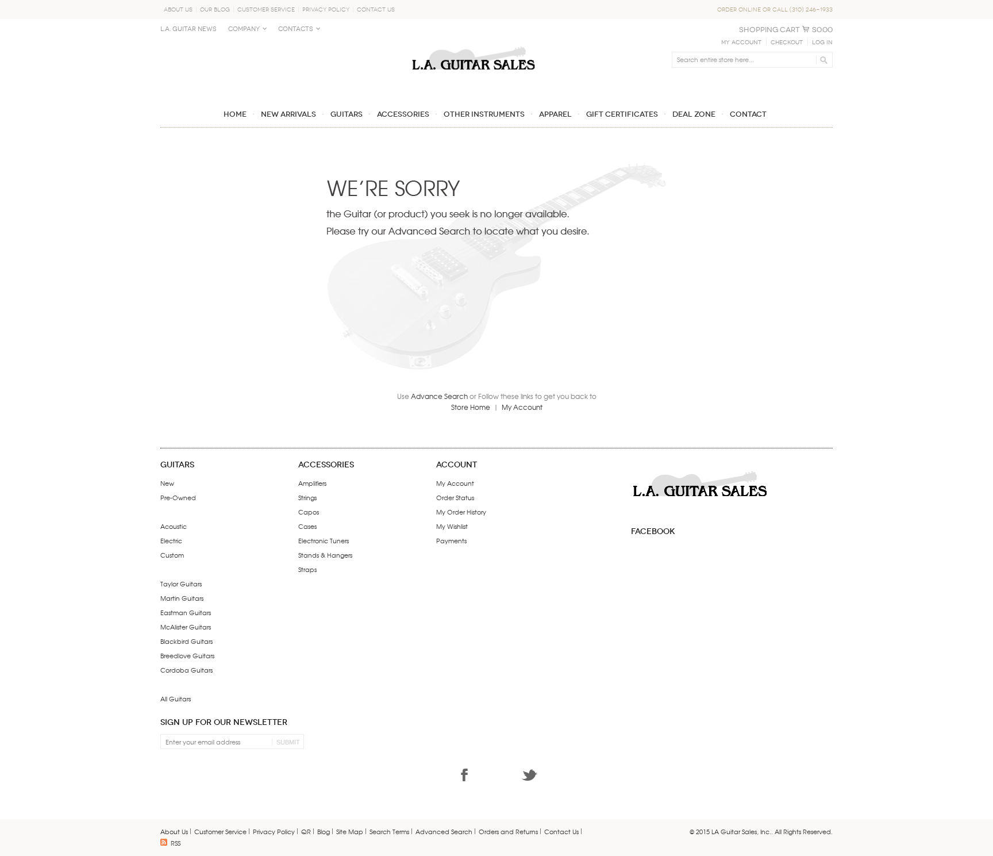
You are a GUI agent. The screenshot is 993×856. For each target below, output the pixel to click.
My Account (741, 42)
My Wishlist (452, 526)
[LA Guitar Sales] (473, 41)
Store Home (470, 407)
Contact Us (376, 9)
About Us (178, 9)
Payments (451, 540)
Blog (323, 831)
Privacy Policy (325, 9)
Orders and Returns (508, 831)
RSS (175, 842)
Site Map (349, 831)
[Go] (822, 59)
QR (306, 831)
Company (244, 29)
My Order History (461, 511)
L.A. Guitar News (188, 29)
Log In (822, 42)
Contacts (295, 29)
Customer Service (266, 9)
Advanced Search (443, 831)
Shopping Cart (769, 29)
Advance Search (439, 396)
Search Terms (389, 831)
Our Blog (215, 9)
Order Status (455, 497)
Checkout (787, 42)
